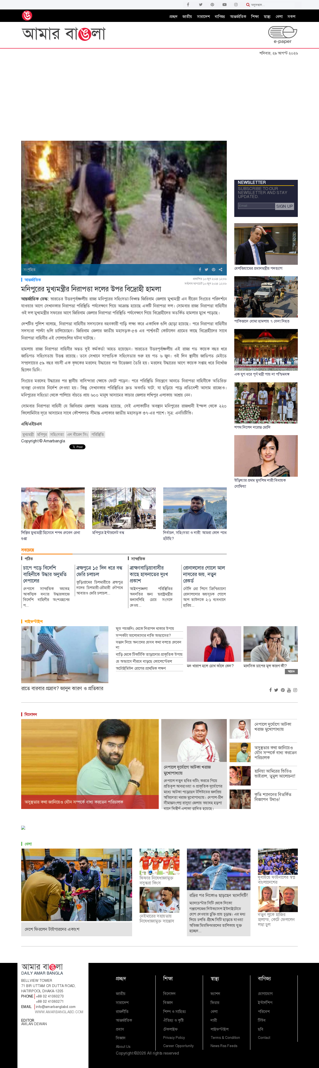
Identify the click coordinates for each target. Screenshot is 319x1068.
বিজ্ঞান (121, 1038)
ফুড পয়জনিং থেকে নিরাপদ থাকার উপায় (145, 628)
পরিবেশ (264, 1011)
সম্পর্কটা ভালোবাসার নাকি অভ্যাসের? (143, 635)
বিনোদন (31, 714)
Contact (264, 1037)
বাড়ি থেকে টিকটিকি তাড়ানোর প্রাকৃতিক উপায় (149, 654)
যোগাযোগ (265, 993)
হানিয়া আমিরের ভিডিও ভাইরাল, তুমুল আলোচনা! (274, 774)
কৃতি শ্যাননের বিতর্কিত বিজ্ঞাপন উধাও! (272, 797)
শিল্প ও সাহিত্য (174, 1011)
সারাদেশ (203, 16)
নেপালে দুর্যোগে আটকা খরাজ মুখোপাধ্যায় (272, 727)
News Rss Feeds (224, 1046)
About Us (123, 1046)
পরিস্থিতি (97, 434)
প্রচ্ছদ (173, 16)
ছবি (260, 1029)
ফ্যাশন (215, 993)
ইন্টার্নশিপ (265, 1002)
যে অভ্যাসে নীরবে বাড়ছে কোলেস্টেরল (144, 661)
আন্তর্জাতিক (238, 16)
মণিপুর (42, 434)
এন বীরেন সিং (77, 434)
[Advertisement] (159, 95)
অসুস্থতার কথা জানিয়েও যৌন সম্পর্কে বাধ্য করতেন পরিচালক (275, 752)
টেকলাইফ (170, 1029)
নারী (214, 1020)
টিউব (262, 1020)
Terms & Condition (225, 1037)
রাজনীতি (122, 1011)
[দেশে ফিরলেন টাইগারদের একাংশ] (76, 884)
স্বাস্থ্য (267, 16)
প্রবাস (120, 1029)
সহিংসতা (57, 434)
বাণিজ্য (220, 16)
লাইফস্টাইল (34, 621)
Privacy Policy (174, 1037)
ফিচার (215, 1002)
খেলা (279, 16)
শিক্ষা (255, 16)
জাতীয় (187, 16)
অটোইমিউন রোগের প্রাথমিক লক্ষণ (140, 668)
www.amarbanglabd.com (59, 1012)
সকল (291, 16)
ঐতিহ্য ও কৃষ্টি (173, 1020)
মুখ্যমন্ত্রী (28, 434)
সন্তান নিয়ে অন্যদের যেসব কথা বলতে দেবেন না (148, 645)
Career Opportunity (178, 1046)
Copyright (124, 1053)
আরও (291, 671)
